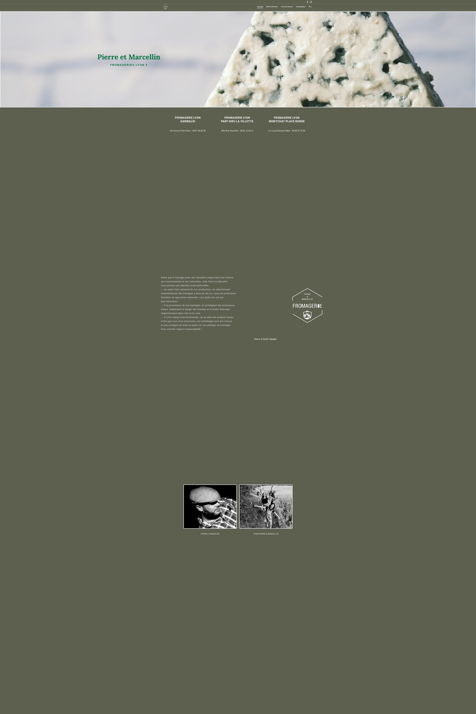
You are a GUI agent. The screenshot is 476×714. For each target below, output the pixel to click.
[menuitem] (260, 6)
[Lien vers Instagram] (311, 2)
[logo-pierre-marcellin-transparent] (165, 6)
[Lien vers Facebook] (307, 2)
